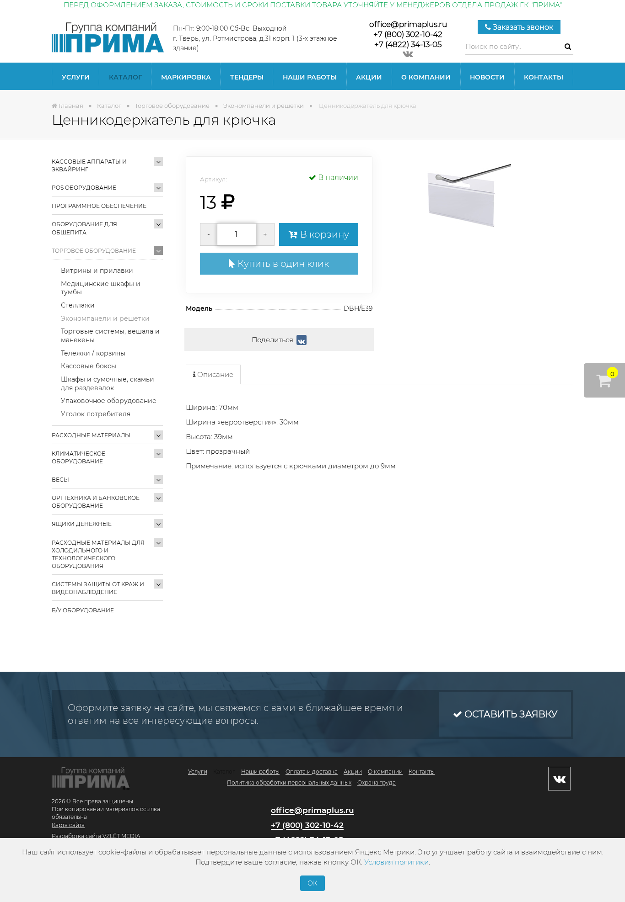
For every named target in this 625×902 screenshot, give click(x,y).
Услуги (76, 77)
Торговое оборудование (94, 250)
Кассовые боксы (88, 366)
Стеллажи (78, 305)
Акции (369, 77)
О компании (426, 77)
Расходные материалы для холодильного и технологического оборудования (98, 554)
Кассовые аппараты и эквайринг (89, 165)
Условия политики (396, 862)
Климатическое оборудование (78, 457)
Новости (487, 77)
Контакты (543, 77)
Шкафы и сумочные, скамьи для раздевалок (107, 383)
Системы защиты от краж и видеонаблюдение (98, 588)
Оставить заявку (509, 714)
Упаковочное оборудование (108, 401)
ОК (312, 883)
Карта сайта (68, 825)
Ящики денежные (82, 523)
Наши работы (310, 77)
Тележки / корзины (93, 353)
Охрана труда (376, 782)
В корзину (323, 234)
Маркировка (186, 77)
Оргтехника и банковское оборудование (96, 501)
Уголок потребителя (95, 414)
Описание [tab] (214, 374)
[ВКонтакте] (301, 340)
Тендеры (247, 77)
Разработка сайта (76, 836)
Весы (60, 479)
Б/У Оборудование (83, 610)
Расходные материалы (91, 435)
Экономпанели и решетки (105, 318)
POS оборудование (84, 187)
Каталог (125, 77)
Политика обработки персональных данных (289, 782)
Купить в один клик (282, 263)
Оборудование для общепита (84, 228)
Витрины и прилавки (97, 270)
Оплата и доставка (312, 771)
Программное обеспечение (99, 205)
